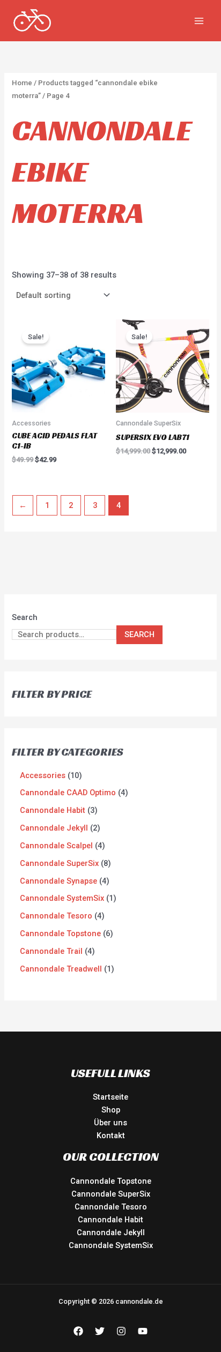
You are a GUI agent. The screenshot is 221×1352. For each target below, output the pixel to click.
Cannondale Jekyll (111, 1232)
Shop (110, 1110)
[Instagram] (121, 1331)
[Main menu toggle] (199, 20)
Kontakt (111, 1135)
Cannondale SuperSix (110, 1194)
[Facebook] (78, 1331)
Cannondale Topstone (110, 1181)
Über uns (110, 1122)
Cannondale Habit (110, 1219)
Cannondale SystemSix (111, 1245)
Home (22, 83)
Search (25, 617)
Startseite (110, 1097)
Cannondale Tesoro (111, 1207)
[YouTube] (143, 1331)
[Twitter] (100, 1331)
